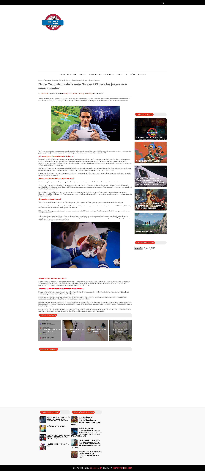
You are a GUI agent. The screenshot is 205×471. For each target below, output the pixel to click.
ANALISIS (71, 74)
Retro (141, 74)
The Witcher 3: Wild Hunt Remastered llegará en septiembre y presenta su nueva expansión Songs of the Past (86, 443)
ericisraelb (44, 93)
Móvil (74, 93)
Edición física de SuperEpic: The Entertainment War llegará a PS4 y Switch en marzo (150, 206)
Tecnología (47, 80)
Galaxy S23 (67, 93)
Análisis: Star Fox (144, 232)
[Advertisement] (102, 56)
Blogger (128, 468)
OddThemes (118, 468)
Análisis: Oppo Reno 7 (56, 426)
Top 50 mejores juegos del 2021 (149, 137)
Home (40, 80)
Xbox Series (108, 74)
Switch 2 (82, 74)
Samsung (81, 93)
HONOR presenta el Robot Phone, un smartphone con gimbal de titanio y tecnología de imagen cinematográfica (150, 181)
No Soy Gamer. (96, 468)
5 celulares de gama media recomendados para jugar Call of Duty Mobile (58, 419)
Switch (120, 74)
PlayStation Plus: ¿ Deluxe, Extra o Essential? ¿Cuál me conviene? (58, 437)
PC (127, 74)
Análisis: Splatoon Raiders (148, 161)
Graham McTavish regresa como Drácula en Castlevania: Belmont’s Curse (90, 454)
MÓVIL (133, 74)
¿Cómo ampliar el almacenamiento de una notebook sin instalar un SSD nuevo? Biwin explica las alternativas (86, 432)
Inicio (62, 74)
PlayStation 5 (95, 74)
